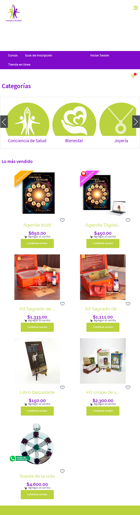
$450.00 (103, 233)
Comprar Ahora (37, 243)
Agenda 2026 (37, 225)
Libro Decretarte (37, 392)
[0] (132, 75)
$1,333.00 (37, 317)
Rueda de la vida (37, 476)
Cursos (13, 55)
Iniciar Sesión (99, 55)
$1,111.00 (103, 317)
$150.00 (37, 400)
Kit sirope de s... (102, 392)
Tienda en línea (19, 64)
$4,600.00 (37, 484)
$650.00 (37, 233)
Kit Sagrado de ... (37, 308)
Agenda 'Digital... (102, 225)
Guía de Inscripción (38, 55)
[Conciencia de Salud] (13, 12)
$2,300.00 (102, 400)
